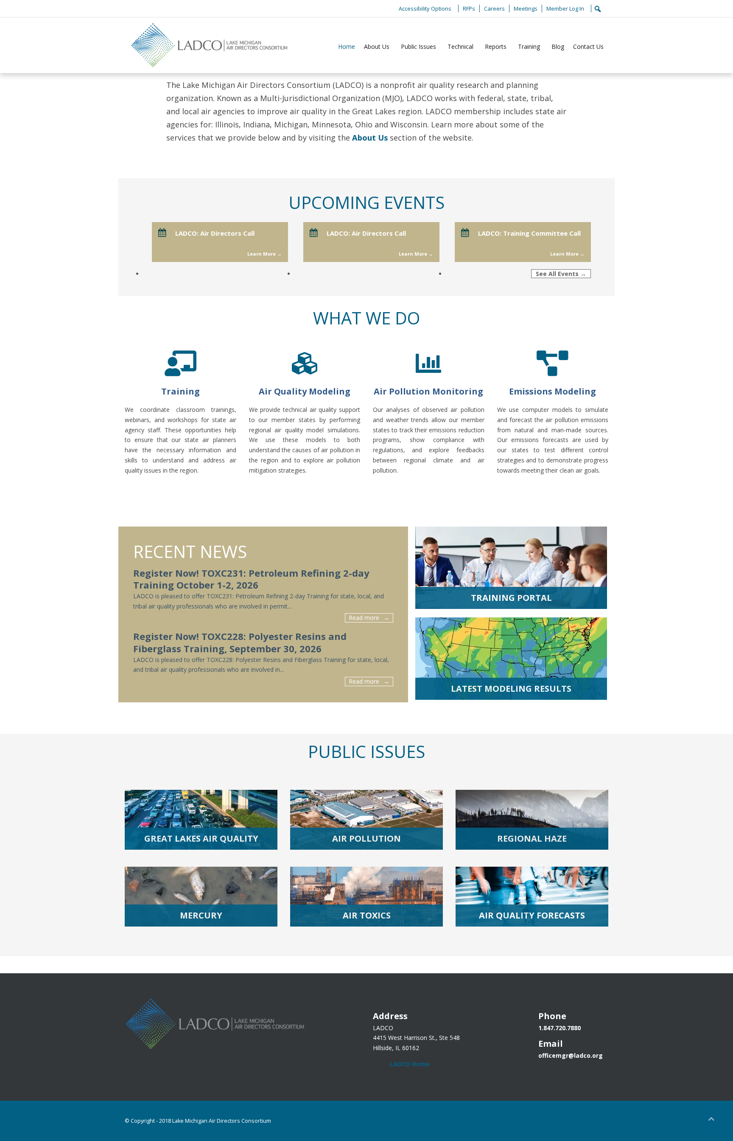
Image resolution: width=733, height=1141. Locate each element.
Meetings (525, 8)
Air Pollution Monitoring (428, 391)
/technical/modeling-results (511, 658)
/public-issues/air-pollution (366, 820)
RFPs (469, 8)
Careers (494, 8)
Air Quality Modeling (304, 391)
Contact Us (588, 46)
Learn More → (264, 254)
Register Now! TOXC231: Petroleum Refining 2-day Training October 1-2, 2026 (251, 579)
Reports (495, 46)
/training (511, 568)
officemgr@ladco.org (570, 1055)
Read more (364, 618)
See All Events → (561, 274)
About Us (376, 46)
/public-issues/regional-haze (532, 820)
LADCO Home (410, 1064)
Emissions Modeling (552, 391)
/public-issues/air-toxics (366, 897)
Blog (557, 46)
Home (346, 46)
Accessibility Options (425, 8)
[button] (712, 1120)
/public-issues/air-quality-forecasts (532, 897)
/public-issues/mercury (201, 897)
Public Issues (418, 46)
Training (529, 46)
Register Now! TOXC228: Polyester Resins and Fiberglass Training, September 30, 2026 (240, 642)
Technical (460, 46)
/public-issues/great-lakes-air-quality (201, 820)
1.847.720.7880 (559, 1028)
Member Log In (565, 8)
